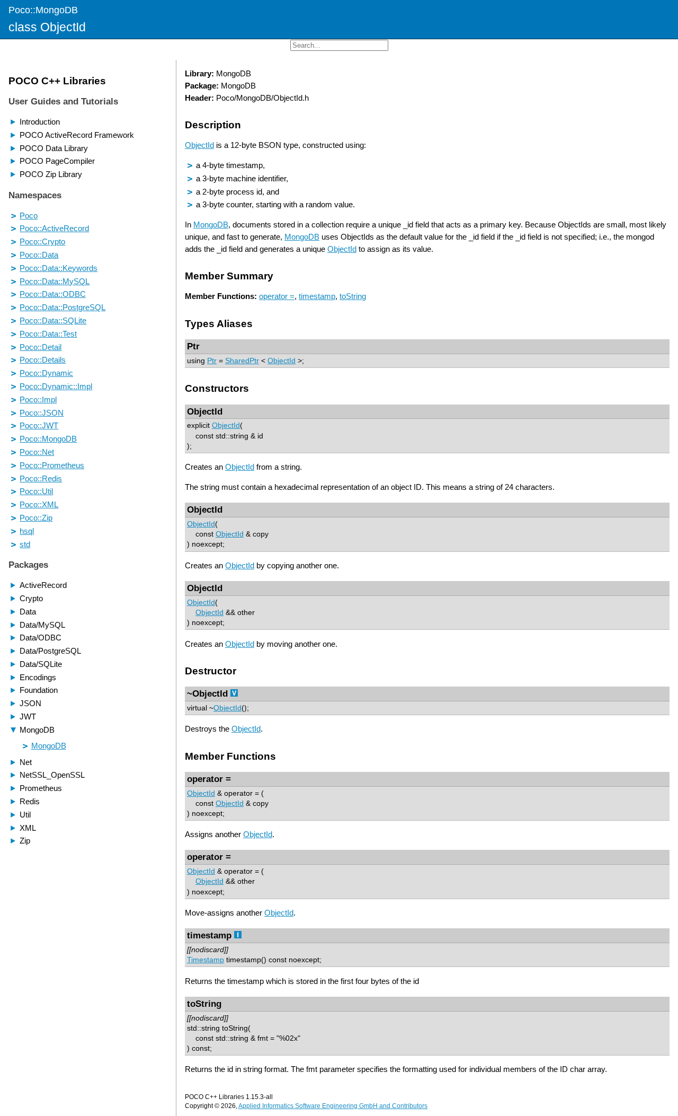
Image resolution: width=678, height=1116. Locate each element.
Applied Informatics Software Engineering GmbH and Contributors (332, 1106)
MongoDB (210, 224)
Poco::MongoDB (43, 9)
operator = (277, 296)
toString (353, 296)
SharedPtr (242, 361)
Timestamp (205, 960)
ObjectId (199, 145)
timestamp (317, 296)
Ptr (212, 361)
